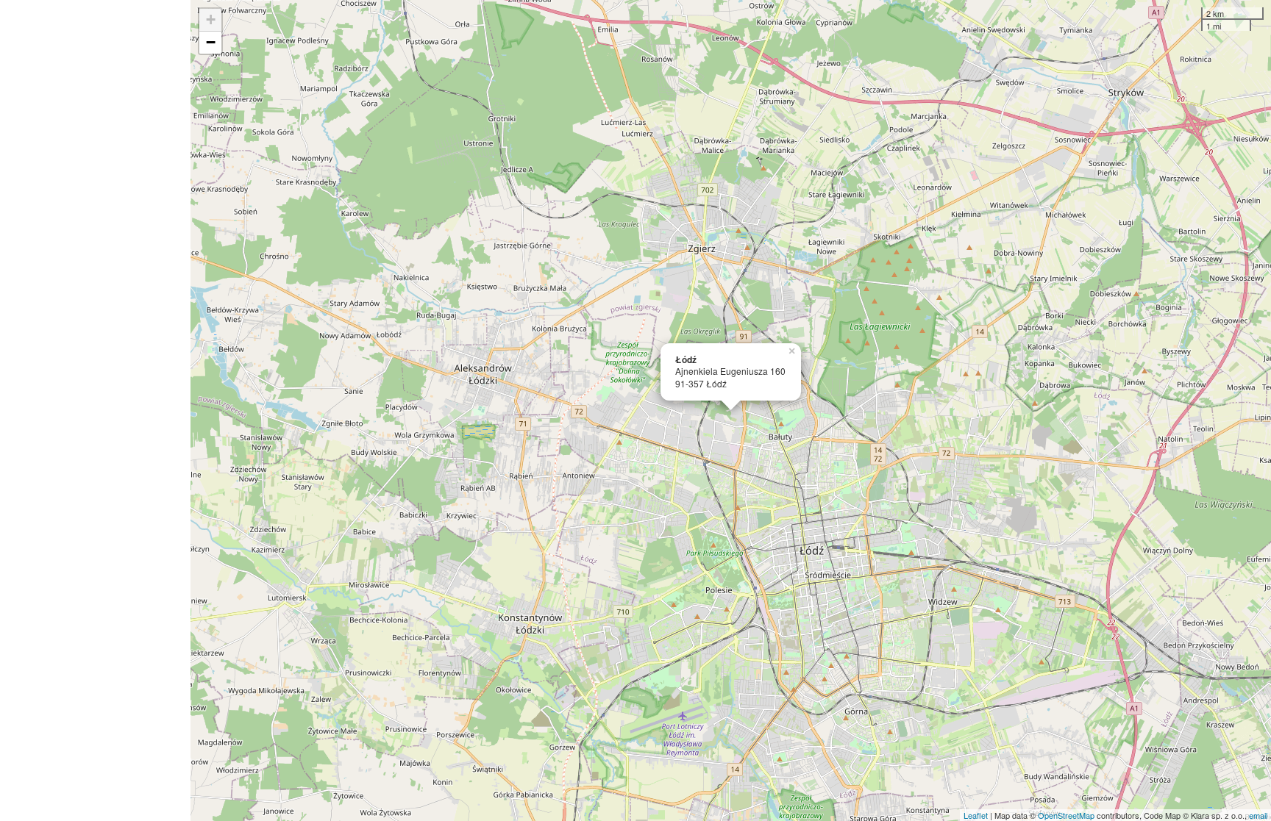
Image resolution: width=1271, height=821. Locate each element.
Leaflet (976, 815)
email (1258, 815)
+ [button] (211, 19)
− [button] (211, 42)
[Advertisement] (95, 410)
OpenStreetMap (1066, 815)
